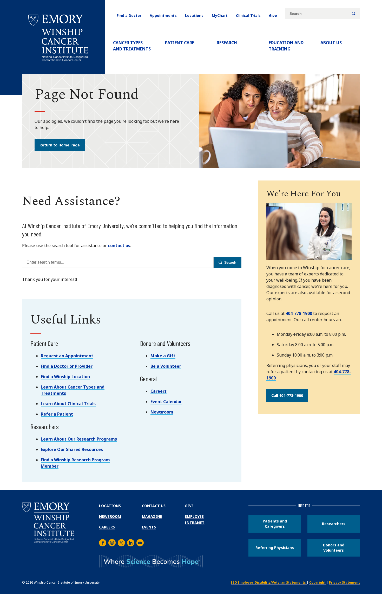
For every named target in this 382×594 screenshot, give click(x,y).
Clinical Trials (248, 15)
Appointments (163, 15)
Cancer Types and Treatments (132, 46)
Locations (194, 15)
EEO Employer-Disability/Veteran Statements (269, 582)
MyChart (220, 15)
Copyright (317, 582)
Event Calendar (166, 401)
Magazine (152, 516)
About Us (331, 43)
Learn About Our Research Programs (79, 439)
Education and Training (286, 46)
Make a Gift (162, 356)
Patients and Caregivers (275, 524)
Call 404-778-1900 (287, 395)
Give (273, 15)
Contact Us (154, 505)
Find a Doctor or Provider (67, 366)
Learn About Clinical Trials (68, 403)
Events (149, 527)
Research (227, 43)
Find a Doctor (129, 15)
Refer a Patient (57, 414)
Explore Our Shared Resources (72, 449)
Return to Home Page (59, 145)
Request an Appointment (67, 356)
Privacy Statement (344, 582)
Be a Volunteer (165, 366)
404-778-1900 (299, 313)
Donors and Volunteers (333, 548)
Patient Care (179, 43)
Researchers (333, 523)
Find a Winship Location (65, 376)
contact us (119, 245)
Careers (158, 391)
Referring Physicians (274, 547)
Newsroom (161, 412)
